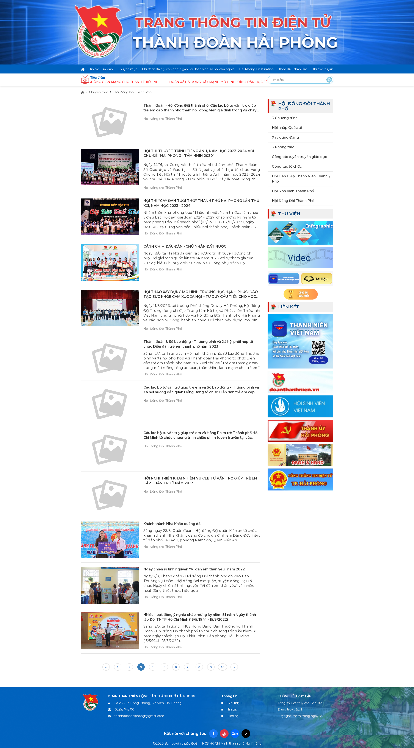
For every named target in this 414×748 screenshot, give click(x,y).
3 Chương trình (285, 118)
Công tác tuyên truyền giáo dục (299, 157)
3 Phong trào (283, 147)
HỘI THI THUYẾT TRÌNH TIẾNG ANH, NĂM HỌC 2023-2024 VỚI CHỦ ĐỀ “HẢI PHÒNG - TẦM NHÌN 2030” (198, 153)
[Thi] (300, 294)
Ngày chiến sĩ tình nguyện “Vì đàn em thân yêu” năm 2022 (194, 569)
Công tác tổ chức (287, 166)
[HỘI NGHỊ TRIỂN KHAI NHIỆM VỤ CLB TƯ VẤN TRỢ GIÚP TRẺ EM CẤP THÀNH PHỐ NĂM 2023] (110, 494)
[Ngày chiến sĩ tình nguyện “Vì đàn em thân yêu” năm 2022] (110, 585)
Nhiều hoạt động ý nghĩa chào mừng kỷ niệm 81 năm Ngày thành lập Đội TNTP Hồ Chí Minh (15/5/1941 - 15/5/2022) (199, 617)
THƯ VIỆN (289, 213)
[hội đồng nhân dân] (300, 455)
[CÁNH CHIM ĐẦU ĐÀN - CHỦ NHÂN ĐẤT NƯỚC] (110, 262)
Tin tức (232, 709)
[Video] (300, 257)
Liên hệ (232, 716)
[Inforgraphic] (300, 232)
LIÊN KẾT (288, 306)
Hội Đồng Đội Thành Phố (133, 92)
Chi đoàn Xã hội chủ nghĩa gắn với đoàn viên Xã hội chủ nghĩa (188, 69)
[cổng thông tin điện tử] (300, 479)
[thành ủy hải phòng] (300, 430)
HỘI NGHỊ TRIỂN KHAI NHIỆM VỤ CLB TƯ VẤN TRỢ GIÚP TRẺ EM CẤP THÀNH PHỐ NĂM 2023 (200, 480)
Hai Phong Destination (256, 69)
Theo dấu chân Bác (293, 69)
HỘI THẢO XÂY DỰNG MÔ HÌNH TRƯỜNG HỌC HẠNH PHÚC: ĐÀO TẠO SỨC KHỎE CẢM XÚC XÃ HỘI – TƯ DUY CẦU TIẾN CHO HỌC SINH (200, 294)
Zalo (235, 733)
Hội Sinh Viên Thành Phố (293, 191)
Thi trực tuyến (322, 69)
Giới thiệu (234, 703)
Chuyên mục (127, 69)
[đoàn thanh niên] (300, 381)
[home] (83, 69)
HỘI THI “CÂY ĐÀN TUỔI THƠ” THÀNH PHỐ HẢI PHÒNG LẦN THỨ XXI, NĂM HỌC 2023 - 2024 (201, 203)
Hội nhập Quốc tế (287, 128)
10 (222, 667)
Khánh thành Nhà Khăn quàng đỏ (172, 524)
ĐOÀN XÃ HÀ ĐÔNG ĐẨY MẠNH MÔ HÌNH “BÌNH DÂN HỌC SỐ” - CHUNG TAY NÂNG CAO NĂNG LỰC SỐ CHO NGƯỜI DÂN (231, 82)
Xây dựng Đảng (285, 137)
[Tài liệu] (300, 278)
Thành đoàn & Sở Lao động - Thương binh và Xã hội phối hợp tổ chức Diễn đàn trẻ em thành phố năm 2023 (198, 344)
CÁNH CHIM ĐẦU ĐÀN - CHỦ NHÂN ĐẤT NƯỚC (184, 246)
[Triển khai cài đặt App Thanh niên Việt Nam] (300, 341)
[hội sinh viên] (300, 406)
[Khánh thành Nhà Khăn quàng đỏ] (110, 540)
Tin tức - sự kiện (101, 69)
